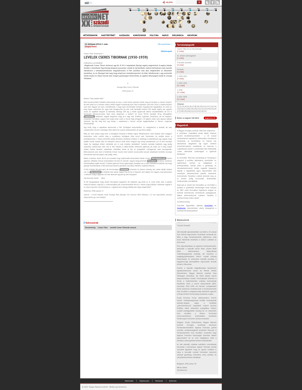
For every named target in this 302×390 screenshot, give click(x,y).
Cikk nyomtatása (164, 44)
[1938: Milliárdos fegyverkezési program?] (163, 23)
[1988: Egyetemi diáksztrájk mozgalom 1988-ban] (206, 23)
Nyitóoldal (129, 381)
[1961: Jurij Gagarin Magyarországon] (183, 19)
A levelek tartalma (184, 63)
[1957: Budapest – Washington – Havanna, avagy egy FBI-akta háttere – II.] (179, 15)
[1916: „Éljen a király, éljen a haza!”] (144, 31)
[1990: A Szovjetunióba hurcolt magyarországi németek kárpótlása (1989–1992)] (208, 15)
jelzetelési (209, 205)
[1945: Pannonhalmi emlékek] (169, 19)
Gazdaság (124, 35)
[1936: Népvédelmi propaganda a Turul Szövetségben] (161, 15)
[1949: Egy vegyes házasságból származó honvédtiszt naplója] (173, 15)
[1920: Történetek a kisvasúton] (148, 19)
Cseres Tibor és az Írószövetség (189, 50)
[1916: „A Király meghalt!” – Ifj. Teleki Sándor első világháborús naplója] (144, 23)
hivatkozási (181, 208)
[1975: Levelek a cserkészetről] (195, 15)
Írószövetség (90, 227)
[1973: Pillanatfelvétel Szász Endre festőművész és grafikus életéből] (193, 27)
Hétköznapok (90, 35)
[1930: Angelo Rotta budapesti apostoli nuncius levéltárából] (156, 15)
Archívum (192, 35)
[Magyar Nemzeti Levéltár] (88, 4)
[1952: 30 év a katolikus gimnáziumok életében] (175, 23)
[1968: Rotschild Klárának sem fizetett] (189, 15)
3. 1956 (181, 91)
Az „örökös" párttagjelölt (186, 57)
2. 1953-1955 (182, 84)
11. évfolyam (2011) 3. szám (96, 44)
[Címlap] (95, 17)
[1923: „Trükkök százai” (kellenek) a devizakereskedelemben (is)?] (150, 19)
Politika (154, 35)
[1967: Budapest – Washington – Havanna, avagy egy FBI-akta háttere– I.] (188, 19)
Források (180, 70)
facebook (212, 2)
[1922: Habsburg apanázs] (149, 15)
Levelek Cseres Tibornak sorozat (123, 227)
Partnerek (159, 381)
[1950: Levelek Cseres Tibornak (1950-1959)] (173, 27)
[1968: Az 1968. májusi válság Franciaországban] (189, 23)
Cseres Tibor (103, 227)
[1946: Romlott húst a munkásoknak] (170, 27)
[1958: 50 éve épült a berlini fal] (180, 23)
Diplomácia (178, 35)
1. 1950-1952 (182, 77)
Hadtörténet (108, 35)
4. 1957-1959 (182, 98)
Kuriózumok (139, 35)
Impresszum (144, 381)
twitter (207, 2)
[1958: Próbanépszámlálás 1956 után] (180, 27)
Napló (165, 35)
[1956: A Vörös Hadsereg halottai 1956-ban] (179, 19)
